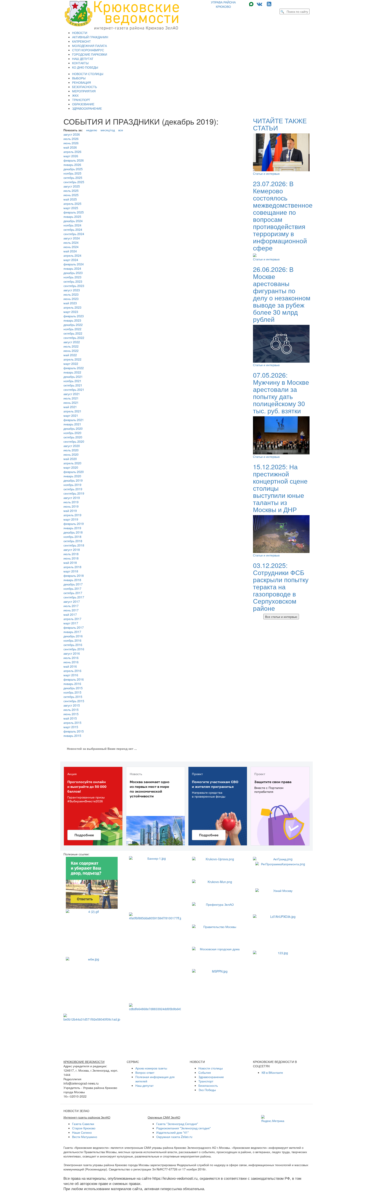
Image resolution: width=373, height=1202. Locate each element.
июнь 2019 (71, 506)
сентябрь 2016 (73, 649)
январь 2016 (72, 683)
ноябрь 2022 (72, 329)
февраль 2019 (73, 523)
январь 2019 (72, 528)
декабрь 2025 (73, 169)
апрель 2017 (72, 619)
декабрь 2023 (73, 273)
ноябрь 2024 (72, 225)
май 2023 (70, 303)
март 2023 (70, 311)
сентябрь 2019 (73, 493)
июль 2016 (71, 657)
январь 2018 (72, 580)
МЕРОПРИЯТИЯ (84, 91)
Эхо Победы (207, 1090)
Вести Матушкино (84, 1137)
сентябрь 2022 (73, 337)
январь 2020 (72, 476)
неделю (91, 130)
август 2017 (71, 601)
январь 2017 (72, 632)
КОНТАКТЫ (80, 63)
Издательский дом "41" (172, 1132)
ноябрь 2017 (72, 588)
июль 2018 (71, 554)
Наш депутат (144, 1085)
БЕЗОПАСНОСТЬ (84, 87)
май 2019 (70, 510)
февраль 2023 (73, 316)
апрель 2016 (72, 670)
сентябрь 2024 (73, 234)
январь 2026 (72, 164)
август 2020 (71, 446)
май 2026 (70, 147)
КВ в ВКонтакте (272, 1072)
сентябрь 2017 (73, 597)
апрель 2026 (72, 151)
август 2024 (71, 238)
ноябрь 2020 (72, 433)
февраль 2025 (73, 212)
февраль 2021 (73, 420)
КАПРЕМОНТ (81, 41)
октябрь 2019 (72, 489)
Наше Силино (82, 1132)
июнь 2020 (71, 454)
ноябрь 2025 (72, 173)
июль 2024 (71, 242)
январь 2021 (72, 424)
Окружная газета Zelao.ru (174, 1137)
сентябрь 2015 (73, 701)
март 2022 (70, 363)
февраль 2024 (73, 264)
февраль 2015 (73, 731)
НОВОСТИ (79, 32)
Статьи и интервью (266, 173)
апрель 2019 (72, 515)
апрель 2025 (72, 203)
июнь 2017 (71, 610)
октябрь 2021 (72, 385)
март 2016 (70, 675)
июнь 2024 (71, 247)
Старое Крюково (83, 1128)
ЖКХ (75, 95)
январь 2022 (72, 372)
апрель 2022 (72, 359)
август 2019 (71, 497)
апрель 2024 (72, 255)
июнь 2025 (71, 195)
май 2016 (70, 666)
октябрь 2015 (72, 696)
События (204, 1072)
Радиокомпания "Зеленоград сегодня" (183, 1128)
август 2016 (71, 653)
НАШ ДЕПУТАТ (82, 58)
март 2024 (70, 260)
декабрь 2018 (73, 532)
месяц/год (108, 130)
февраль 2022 (73, 368)
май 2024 (70, 251)
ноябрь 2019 (72, 484)
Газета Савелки (83, 1124)
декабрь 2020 (73, 428)
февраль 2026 (73, 160)
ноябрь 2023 (72, 277)
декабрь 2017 (73, 584)
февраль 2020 (73, 472)
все (120, 130)
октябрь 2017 (72, 593)
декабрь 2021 (73, 376)
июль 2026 (71, 138)
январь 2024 (72, 268)
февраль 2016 (73, 679)
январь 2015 (72, 735)
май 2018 (70, 562)
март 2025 (70, 208)
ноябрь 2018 (72, 536)
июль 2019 (71, 502)
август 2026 (71, 134)
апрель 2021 (72, 411)
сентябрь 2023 (73, 286)
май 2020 (70, 459)
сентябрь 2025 (73, 182)
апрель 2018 (72, 567)
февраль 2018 (73, 575)
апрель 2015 (72, 722)
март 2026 (70, 156)
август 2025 (71, 186)
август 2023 (71, 290)
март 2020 (70, 467)
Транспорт (205, 1081)
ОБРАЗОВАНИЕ (83, 104)
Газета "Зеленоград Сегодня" (177, 1124)
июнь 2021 (71, 402)
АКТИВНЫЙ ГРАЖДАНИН (90, 37)
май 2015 (70, 718)
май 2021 (70, 407)
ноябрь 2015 (72, 692)
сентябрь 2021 (73, 389)
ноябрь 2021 (72, 381)
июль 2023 (71, 294)
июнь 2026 (71, 143)
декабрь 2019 (73, 480)
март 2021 (70, 415)
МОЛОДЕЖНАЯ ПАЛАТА (89, 45)
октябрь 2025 (72, 177)
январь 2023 (72, 320)
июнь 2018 (71, 558)
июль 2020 (71, 450)
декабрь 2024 (73, 221)
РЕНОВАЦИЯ (81, 82)
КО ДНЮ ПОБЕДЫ (85, 67)
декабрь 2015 (73, 688)
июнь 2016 (71, 662)
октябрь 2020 (72, 437)
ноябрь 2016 (72, 640)
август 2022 (71, 342)
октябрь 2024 (72, 229)
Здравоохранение (211, 1077)
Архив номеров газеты (151, 1068)
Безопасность (208, 1085)
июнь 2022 (71, 350)
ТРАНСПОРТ (81, 100)
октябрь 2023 (72, 281)
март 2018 (70, 571)
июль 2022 (71, 346)
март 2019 (70, 519)
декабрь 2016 (73, 636)
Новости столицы (210, 1068)
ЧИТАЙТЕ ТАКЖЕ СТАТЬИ (280, 124)
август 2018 (71, 549)
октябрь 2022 (72, 333)
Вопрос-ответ (144, 1072)
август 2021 (71, 394)
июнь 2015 (71, 714)
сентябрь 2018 (73, 545)
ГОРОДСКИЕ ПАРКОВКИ (89, 54)
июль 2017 (71, 606)
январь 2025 (72, 216)
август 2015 (71, 705)
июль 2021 (71, 398)
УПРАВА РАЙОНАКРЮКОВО (223, 4)
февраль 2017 (73, 627)
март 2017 (70, 623)
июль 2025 (71, 190)
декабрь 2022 (73, 324)
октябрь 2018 (72, 541)
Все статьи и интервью (281, 616)
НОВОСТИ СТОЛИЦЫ (87, 74)
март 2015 (70, 727)
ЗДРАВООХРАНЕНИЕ (87, 108)
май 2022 (70, 355)
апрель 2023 (72, 307)
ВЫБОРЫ (78, 78)
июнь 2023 (71, 298)
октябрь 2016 (72, 645)
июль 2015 (71, 709)
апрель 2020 (72, 463)
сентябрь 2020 (73, 441)
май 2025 (70, 199)
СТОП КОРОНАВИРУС (88, 50)
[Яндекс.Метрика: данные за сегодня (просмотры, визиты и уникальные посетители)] (272, 1119)
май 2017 (70, 614)
